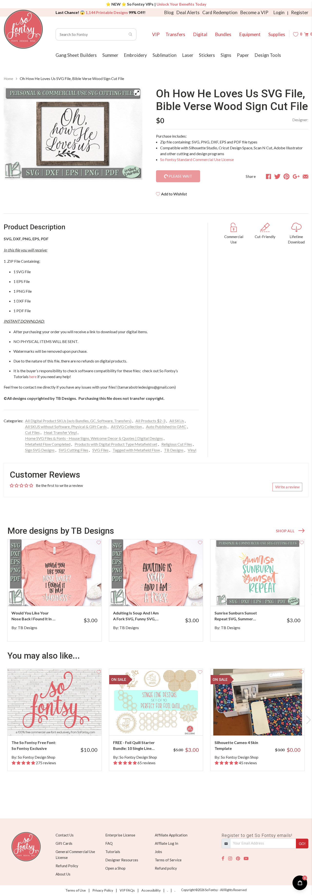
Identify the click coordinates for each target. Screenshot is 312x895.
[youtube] (246, 858)
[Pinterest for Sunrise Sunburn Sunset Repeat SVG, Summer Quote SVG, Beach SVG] (262, 596)
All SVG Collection (126, 426)
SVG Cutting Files (73, 450)
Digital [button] (200, 34)
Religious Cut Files (176, 444)
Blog (169, 12)
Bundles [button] (223, 34)
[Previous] (13, 136)
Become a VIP (254, 12)
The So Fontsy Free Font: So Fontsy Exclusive (33, 745)
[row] (156, 590)
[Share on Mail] (305, 176)
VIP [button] (156, 34)
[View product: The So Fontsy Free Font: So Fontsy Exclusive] (54, 702)
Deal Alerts (188, 12)
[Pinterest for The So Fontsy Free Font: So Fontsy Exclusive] (59, 726)
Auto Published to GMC (166, 426)
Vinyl (192, 450)
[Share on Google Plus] (296, 176)
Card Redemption (219, 12)
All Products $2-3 (150, 420)
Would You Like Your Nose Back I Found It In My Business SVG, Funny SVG (34, 616)
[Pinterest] (238, 858)
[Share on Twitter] (277, 176)
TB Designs (174, 450)
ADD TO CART (81, 596)
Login (278, 12)
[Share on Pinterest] (286, 176)
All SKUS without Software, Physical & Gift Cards (66, 426)
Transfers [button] (175, 34)
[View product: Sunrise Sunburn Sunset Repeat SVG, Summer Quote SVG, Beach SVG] (257, 572)
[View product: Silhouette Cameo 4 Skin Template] (257, 702)
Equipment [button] (250, 34)
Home (8, 78)
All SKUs (176, 420)
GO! (302, 843)
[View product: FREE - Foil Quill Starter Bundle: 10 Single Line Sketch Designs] (156, 702)
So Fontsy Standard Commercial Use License (197, 159)
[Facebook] (223, 858)
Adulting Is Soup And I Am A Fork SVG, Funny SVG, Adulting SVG (136, 616)
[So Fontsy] (23, 29)
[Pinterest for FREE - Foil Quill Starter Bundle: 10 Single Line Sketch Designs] (161, 726)
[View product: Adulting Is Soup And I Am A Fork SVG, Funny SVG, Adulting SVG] (156, 572)
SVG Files (100, 450)
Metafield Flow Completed (47, 444)
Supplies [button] (276, 34)
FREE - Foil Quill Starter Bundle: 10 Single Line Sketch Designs (134, 745)
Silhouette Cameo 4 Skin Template (236, 745)
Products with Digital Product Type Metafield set (116, 444)
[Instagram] (230, 858)
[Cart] (306, 34)
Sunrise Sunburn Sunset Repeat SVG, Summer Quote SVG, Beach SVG (235, 616)
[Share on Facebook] (268, 176)
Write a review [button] (287, 486)
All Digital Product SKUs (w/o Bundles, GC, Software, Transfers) (78, 420)
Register (299, 12)
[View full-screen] (137, 93)
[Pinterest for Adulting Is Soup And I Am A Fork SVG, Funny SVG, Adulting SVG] (161, 596)
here (33, 376)
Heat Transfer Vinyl (60, 432)
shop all (285, 531)
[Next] (132, 136)
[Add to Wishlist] (99, 542)
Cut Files (32, 432)
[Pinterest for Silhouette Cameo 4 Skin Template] (262, 726)
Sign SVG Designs (40, 450)
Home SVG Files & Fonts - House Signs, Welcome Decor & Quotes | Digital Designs (94, 438)
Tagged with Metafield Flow (136, 450)
